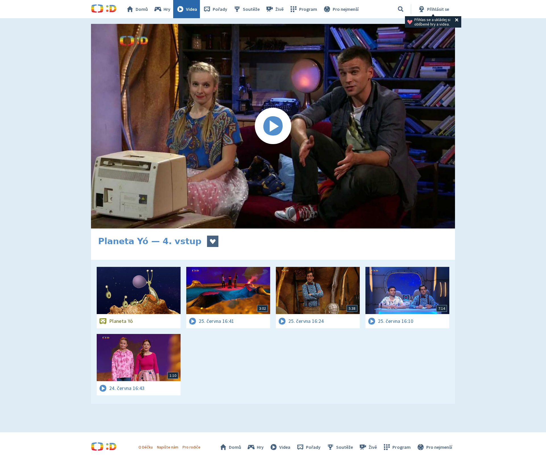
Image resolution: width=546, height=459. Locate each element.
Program (308, 9)
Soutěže (251, 9)
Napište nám (167, 447)
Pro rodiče (191, 447)
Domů (142, 9)
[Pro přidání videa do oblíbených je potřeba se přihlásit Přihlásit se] (212, 241)
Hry (167, 9)
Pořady (220, 9)
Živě (279, 9)
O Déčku (145, 447)
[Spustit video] (273, 126)
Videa (191, 9)
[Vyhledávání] (400, 9)
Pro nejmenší (346, 9)
